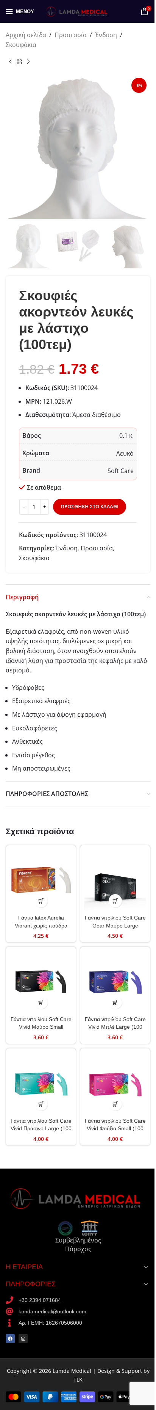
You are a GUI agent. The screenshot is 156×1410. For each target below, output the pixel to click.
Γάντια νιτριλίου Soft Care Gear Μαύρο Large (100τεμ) (115, 925)
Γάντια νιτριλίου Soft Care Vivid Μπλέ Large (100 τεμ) (115, 1026)
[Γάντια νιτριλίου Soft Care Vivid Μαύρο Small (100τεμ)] (41, 982)
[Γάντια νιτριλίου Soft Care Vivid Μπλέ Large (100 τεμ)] (115, 982)
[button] (41, 900)
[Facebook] (10, 1338)
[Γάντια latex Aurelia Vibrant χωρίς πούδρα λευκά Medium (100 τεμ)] (41, 880)
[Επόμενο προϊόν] (28, 61)
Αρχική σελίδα (26, 35)
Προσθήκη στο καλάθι (90, 506)
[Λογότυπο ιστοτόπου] (78, 10)
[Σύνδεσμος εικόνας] (78, 1198)
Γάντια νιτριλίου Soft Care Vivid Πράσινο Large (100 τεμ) (41, 1128)
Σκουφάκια (21, 45)
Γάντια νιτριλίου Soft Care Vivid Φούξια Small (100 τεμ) (115, 1128)
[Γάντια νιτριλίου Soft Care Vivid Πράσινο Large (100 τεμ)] (41, 1083)
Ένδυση (106, 35)
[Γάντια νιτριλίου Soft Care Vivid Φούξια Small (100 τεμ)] (115, 1083)
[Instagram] (23, 1338)
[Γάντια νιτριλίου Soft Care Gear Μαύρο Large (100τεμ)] (115, 880)
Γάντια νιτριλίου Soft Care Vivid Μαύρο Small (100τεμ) (41, 1026)
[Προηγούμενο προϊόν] (10, 61)
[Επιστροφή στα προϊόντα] (19, 61)
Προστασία (71, 35)
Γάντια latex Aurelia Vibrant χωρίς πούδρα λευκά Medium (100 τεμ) (41, 925)
